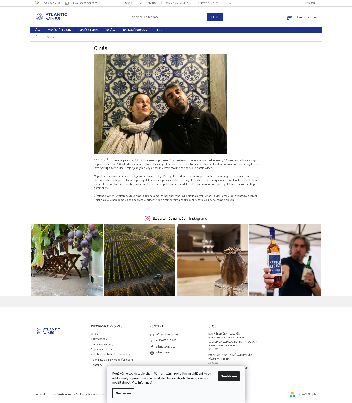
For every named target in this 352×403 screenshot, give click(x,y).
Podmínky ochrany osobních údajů (112, 360)
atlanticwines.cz (165, 347)
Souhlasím (229, 376)
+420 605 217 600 (166, 340)
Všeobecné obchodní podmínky (110, 354)
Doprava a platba (207, 3)
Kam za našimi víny (177, 3)
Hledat (215, 17)
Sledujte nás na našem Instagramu (180, 218)
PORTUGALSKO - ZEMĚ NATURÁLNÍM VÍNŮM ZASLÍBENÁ (230, 357)
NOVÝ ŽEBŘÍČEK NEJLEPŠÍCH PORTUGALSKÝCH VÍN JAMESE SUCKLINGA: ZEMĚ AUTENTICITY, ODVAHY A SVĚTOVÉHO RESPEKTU (233, 340)
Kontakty (96, 365)
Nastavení (123, 393)
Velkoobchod (148, 3)
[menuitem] (37, 30)
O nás (128, 3)
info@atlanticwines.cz (169, 335)
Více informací (142, 382)
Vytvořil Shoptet (308, 395)
